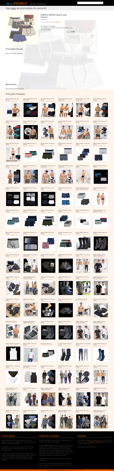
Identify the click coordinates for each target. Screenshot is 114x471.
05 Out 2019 (65, 257)
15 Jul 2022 (48, 212)
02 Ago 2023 (100, 145)
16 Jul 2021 (100, 168)
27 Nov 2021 (30, 145)
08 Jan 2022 (83, 190)
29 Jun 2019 (65, 101)
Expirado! (58, 22)
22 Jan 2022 (100, 190)
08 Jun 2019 (30, 168)
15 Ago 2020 (65, 301)
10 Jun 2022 (65, 234)
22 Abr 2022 (30, 212)
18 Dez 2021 (65, 190)
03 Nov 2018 (30, 101)
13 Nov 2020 (65, 323)
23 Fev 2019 (13, 168)
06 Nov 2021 (48, 234)
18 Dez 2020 (100, 123)
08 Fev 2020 (48, 123)
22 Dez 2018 (83, 234)
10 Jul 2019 (100, 101)
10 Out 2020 (13, 322)
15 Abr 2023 (13, 368)
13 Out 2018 (48, 368)
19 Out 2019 (65, 412)
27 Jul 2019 (30, 412)
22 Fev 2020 (48, 279)
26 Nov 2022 (100, 212)
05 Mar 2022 (13, 212)
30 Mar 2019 (48, 101)
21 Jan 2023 (48, 145)
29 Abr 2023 (65, 145)
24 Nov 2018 (13, 101)
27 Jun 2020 (30, 300)
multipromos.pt (88, 470)
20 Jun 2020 (13, 301)
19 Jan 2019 (48, 390)
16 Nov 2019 (30, 123)
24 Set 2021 (48, 190)
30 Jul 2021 (30, 234)
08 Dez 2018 (83, 368)
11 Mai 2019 (83, 390)
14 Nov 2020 (48, 323)
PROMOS (20, 3)
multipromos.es (97, 470)
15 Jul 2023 (83, 145)
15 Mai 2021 (13, 145)
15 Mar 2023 (100, 346)
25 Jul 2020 (83, 123)
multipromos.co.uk (107, 470)
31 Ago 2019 (13, 123)
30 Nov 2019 (83, 257)
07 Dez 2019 (13, 279)
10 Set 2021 (30, 190)
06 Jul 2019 (83, 101)
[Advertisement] (92, 23)
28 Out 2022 (83, 212)
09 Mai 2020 (100, 279)
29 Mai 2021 (83, 168)
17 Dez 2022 (65, 346)
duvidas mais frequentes (95, 442)
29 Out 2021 (48, 345)
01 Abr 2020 (65, 123)
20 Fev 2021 (13, 345)
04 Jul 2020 (48, 301)
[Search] (101, 3)
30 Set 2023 (13, 234)
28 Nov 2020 (48, 168)
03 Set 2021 (13, 190)
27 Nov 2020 (65, 168)
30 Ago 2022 (65, 212)
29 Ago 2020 (83, 300)
